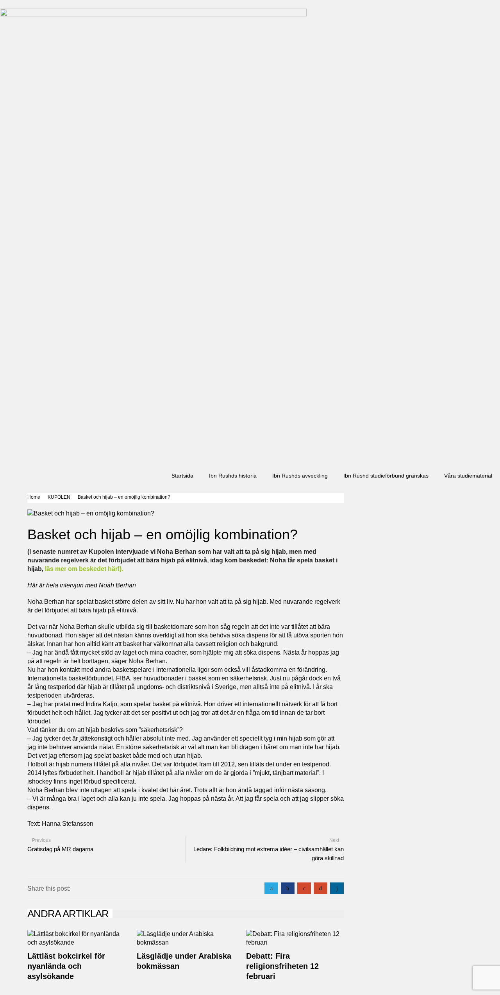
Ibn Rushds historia (233, 475)
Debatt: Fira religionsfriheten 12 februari (282, 966)
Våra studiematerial (468, 475)
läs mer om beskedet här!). (84, 569)
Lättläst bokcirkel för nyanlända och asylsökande (66, 966)
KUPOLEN (59, 497)
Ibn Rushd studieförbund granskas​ (386, 475)
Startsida (182, 475)
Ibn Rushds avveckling (300, 475)
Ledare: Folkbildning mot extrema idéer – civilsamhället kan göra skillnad (268, 853)
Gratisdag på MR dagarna (60, 849)
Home (33, 497)
